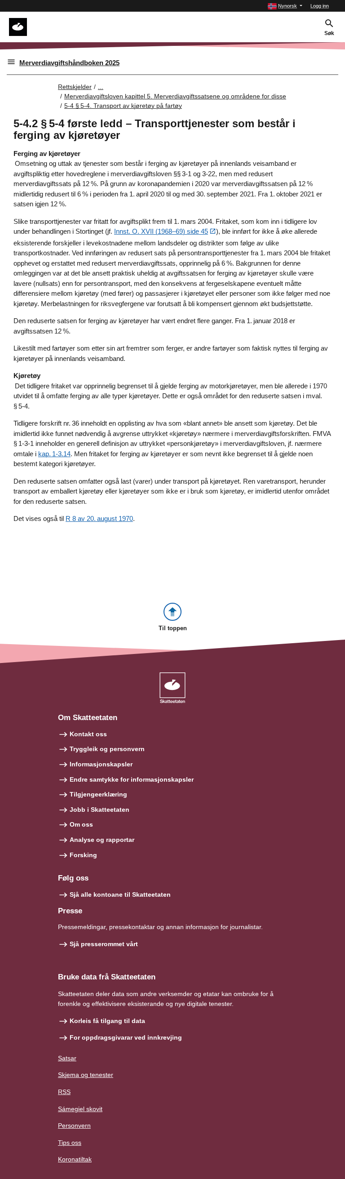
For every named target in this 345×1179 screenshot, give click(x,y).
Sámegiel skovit (80, 1108)
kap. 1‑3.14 (54, 454)
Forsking (83, 855)
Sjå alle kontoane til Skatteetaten (120, 894)
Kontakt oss (88, 734)
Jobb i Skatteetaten (99, 809)
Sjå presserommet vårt (104, 944)
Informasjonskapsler (101, 764)
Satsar (67, 1058)
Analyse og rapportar (102, 839)
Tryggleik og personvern (107, 748)
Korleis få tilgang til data (107, 1020)
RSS (64, 1091)
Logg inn (319, 6)
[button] (285, 6)
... (100, 86)
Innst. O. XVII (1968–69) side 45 (161, 231)
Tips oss (69, 1142)
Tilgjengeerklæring (98, 794)
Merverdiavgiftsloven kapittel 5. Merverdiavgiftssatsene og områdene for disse (175, 96)
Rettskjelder (75, 86)
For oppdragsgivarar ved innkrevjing (126, 1037)
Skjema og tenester (85, 1074)
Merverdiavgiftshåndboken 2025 (69, 63)
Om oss (81, 824)
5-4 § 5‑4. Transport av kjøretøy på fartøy (123, 105)
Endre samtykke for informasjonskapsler (132, 779)
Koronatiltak (75, 1159)
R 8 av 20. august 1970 (99, 518)
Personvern (74, 1125)
